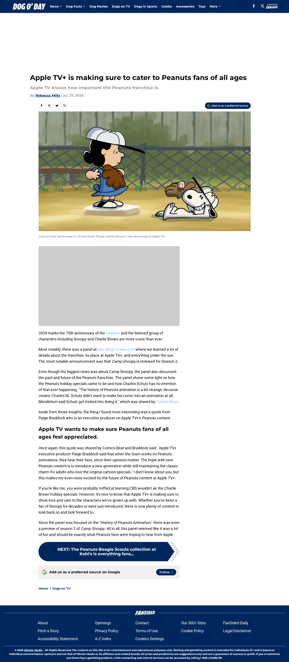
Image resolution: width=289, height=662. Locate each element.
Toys (202, 6)
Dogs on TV (121, 6)
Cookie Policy (192, 631)
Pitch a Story (48, 631)
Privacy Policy (106, 631)
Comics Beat (167, 401)
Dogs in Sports (145, 6)
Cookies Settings (149, 638)
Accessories (185, 6)
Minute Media (33, 650)
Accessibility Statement (58, 638)
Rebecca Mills (48, 95)
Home (43, 588)
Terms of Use (146, 631)
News (54, 6)
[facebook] (254, 6)
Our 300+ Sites (193, 623)
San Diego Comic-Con (116, 349)
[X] (262, 6)
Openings (103, 623)
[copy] (65, 105)
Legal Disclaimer (237, 631)
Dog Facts (74, 6)
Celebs (166, 6)
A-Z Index (103, 638)
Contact (142, 623)
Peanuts (113, 333)
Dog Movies (98, 6)
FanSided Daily (235, 623)
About (43, 623)
